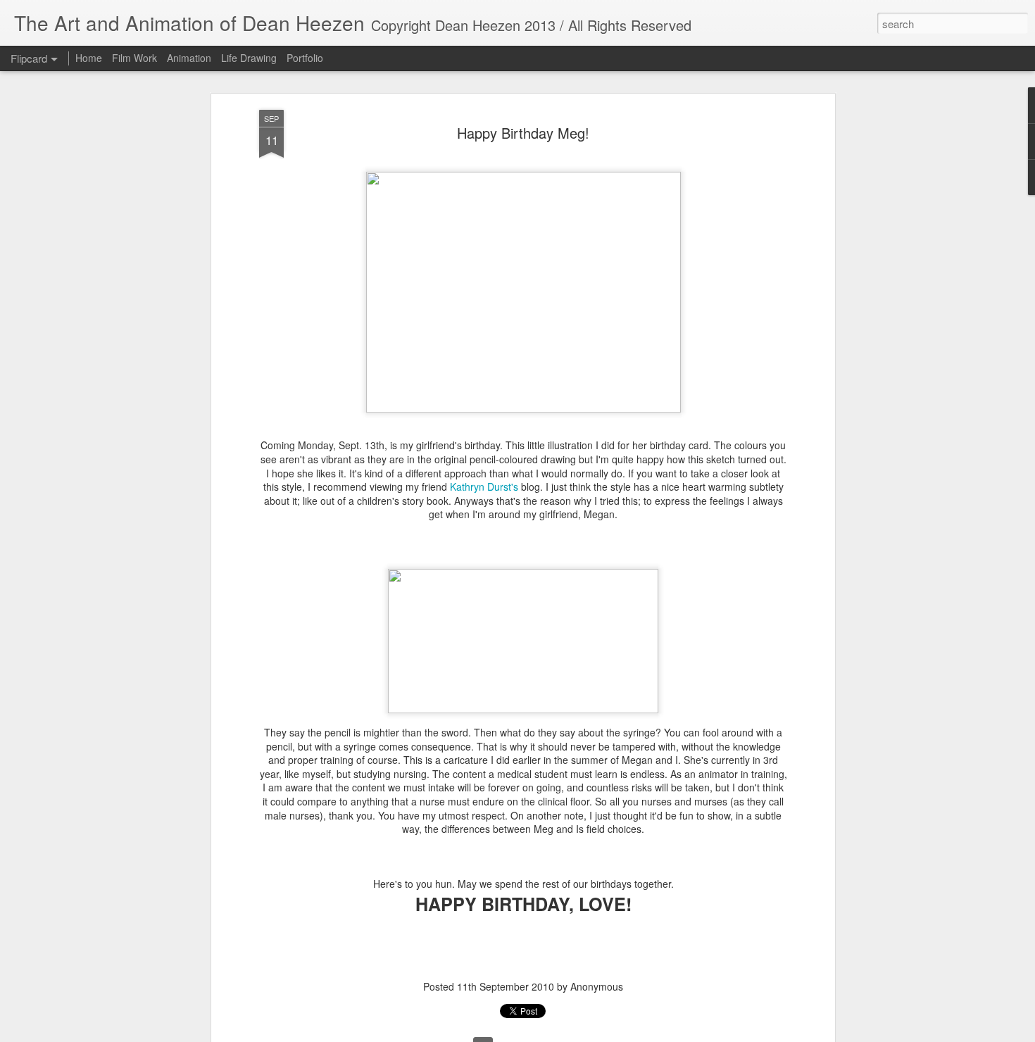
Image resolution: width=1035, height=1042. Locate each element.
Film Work (134, 58)
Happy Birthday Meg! (523, 133)
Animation (189, 58)
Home (88, 58)
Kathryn (484, 486)
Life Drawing (249, 58)
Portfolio (305, 58)
